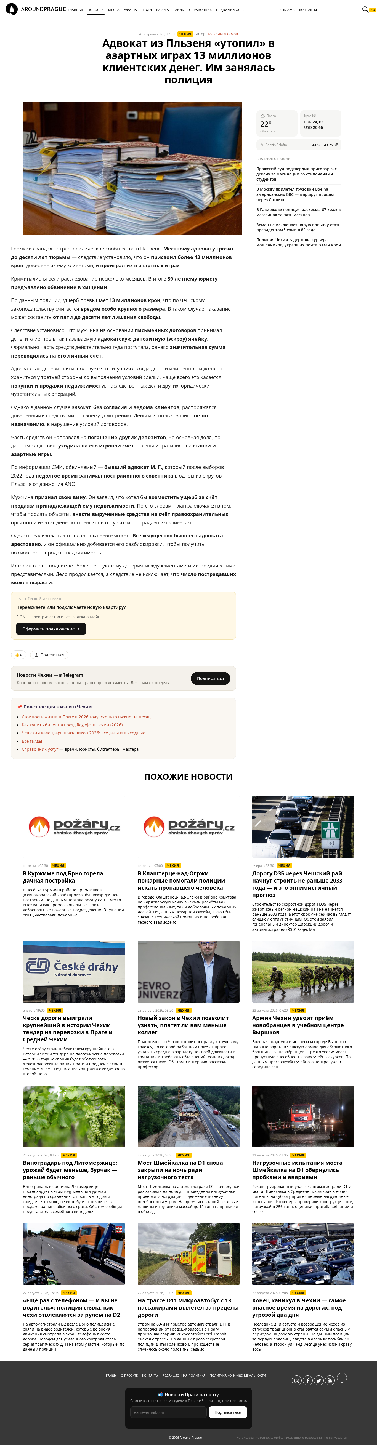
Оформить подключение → (51, 628)
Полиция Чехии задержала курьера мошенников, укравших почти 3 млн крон (298, 242)
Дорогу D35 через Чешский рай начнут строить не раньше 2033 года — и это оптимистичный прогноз (297, 884)
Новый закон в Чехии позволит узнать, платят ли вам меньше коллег (183, 1025)
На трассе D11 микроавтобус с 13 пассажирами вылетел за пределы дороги (188, 1307)
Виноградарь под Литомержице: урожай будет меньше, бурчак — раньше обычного (70, 1170)
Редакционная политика (184, 1375)
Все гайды (32, 741)
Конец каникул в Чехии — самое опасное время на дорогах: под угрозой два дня (299, 1307)
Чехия (185, 34)
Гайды (111, 1375)
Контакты (150, 1375)
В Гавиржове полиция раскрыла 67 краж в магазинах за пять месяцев (298, 212)
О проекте (129, 1375)
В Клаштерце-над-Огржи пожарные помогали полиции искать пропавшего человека (181, 880)
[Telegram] (342, 1380)
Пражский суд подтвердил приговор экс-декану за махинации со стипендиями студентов (297, 174)
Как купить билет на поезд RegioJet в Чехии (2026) (72, 724)
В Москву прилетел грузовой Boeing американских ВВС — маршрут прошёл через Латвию (295, 194)
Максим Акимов (223, 33)
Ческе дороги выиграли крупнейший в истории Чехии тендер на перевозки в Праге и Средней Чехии (68, 1028)
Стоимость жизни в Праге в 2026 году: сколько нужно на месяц (86, 716)
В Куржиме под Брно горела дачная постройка (63, 877)
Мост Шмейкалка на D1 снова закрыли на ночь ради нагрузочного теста (180, 1170)
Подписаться (210, 678)
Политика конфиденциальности (238, 1375)
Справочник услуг (40, 749)
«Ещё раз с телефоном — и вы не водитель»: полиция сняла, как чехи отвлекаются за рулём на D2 (71, 1307)
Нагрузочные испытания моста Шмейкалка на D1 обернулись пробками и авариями (297, 1170)
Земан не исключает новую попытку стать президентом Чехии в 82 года (298, 227)
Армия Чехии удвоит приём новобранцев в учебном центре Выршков (298, 1025)
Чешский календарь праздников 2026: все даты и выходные (83, 732)
